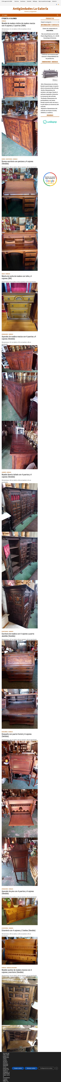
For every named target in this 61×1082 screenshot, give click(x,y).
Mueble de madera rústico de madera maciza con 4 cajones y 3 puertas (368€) (18, 24)
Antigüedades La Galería (30, 8)
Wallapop (35, 1)
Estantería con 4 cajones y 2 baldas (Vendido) (18, 930)
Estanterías (5, 928)
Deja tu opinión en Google (45, 1)
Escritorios (9, 159)
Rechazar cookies (31, 1068)
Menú (5, 15)
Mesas (3, 273)
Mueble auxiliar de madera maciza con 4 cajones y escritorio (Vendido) (17, 971)
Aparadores (5, 334)
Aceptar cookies (18, 1068)
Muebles (4, 21)
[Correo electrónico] (58, 4)
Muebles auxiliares (12, 967)
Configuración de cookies (46, 1068)
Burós (3, 159)
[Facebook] (57, 4)
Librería (4, 472)
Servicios (17, 1)
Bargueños (5, 731)
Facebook (29, 1)
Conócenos (22, 1)
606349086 (49, 30)
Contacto (54, 1)
